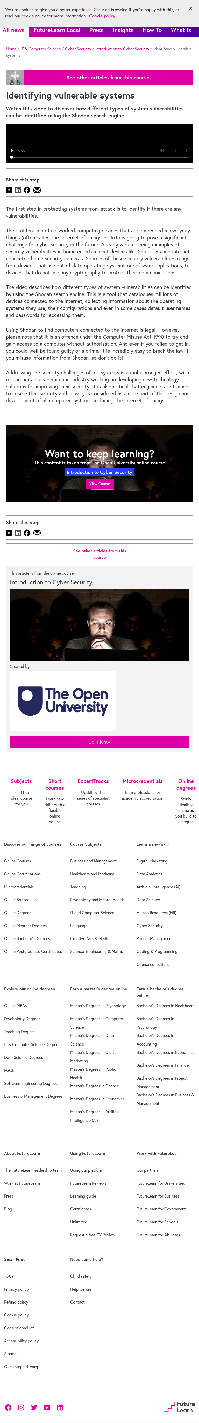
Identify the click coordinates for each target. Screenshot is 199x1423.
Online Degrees (17, 912)
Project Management (155, 938)
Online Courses (17, 861)
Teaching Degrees (19, 1031)
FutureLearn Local (57, 30)
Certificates (80, 1209)
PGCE (9, 1070)
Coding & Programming (157, 951)
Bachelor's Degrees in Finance (163, 1065)
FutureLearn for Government (161, 1209)
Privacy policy (16, 1289)
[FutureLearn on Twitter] (33, 1407)
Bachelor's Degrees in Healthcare (166, 1005)
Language (78, 925)
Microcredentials (19, 886)
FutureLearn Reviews (88, 1183)
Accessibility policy (21, 1340)
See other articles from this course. (108, 77)
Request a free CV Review (92, 1234)
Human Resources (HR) (156, 912)
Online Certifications (22, 873)
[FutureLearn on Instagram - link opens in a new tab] (21, 1407)
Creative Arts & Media (89, 938)
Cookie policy (16, 1315)
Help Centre (80, 1289)
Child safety (81, 1276)
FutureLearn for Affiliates (158, 1234)
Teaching (78, 886)
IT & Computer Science (40, 48)
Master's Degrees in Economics (97, 1098)
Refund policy (16, 1302)
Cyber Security (78, 48)
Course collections (153, 964)
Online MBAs (15, 1005)
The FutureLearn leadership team (33, 1170)
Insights (123, 30)
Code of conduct (19, 1327)
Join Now (99, 742)
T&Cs (9, 1276)
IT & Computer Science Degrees (32, 1044)
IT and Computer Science (92, 912)
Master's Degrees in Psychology (98, 1005)
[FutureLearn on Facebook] (9, 1407)
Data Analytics (149, 873)
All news (14, 30)
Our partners (148, 1170)
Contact (77, 1302)
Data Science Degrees (23, 1057)
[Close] (190, 8)
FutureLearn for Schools (158, 1221)
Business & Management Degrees (33, 1096)
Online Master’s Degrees (25, 925)
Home (11, 48)
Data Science (148, 899)
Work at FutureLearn (22, 1183)
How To (152, 30)
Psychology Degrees (22, 1018)
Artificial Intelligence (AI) (158, 886)
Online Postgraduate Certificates (33, 951)
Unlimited (78, 1221)
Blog (8, 1209)
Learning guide (83, 1196)
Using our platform (86, 1170)
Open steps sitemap (21, 1366)
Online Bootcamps (20, 899)
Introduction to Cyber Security (122, 48)
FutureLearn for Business (158, 1196)
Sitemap (11, 1353)
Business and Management (93, 861)
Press (96, 30)
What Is (181, 30)
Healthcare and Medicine (92, 873)
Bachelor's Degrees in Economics (165, 1052)
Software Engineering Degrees (31, 1083)
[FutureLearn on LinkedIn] (59, 1407)
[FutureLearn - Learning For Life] (179, 1406)
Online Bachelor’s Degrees (27, 938)
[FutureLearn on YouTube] (46, 1407)
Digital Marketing (152, 861)
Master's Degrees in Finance (94, 1085)
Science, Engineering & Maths (96, 951)
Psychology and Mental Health (97, 899)
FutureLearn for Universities (161, 1183)
